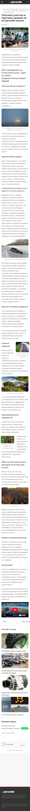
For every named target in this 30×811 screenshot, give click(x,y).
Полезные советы (24, 9)
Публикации (14, 9)
